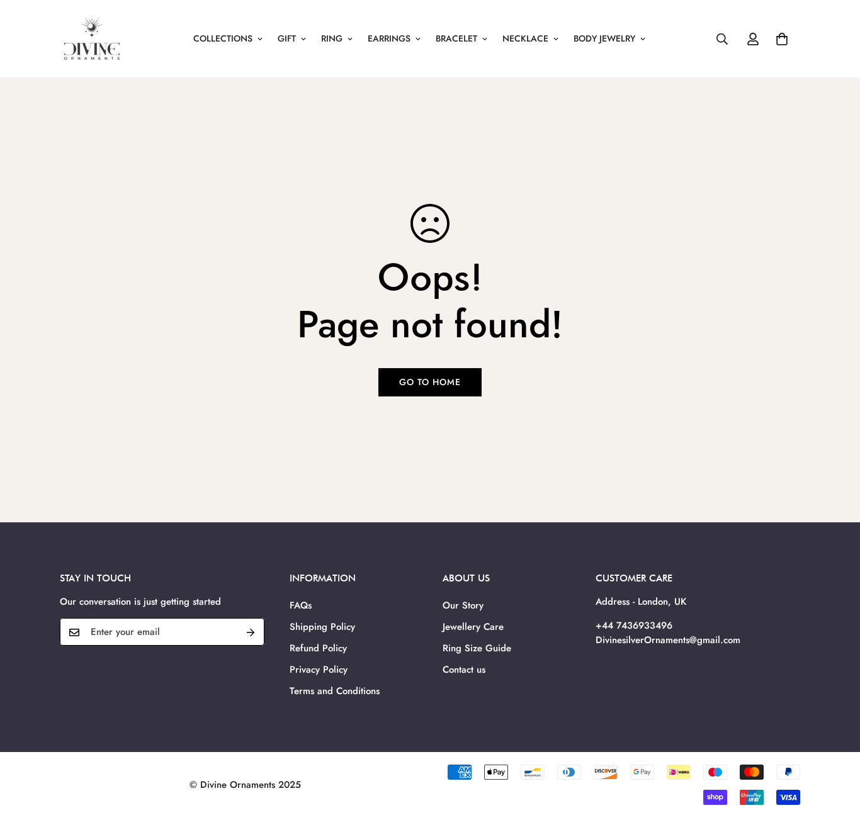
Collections (222, 38)
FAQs (301, 605)
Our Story (463, 605)
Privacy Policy (319, 669)
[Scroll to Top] (835, 756)
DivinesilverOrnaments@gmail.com (668, 640)
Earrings (389, 38)
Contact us (464, 669)
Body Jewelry (604, 38)
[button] (781, 39)
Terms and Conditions (335, 691)
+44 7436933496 (634, 626)
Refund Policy (318, 648)
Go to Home (430, 382)
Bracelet (456, 38)
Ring (331, 38)
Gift (287, 38)
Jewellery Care (473, 627)
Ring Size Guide (477, 648)
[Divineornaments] (91, 38)
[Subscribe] (250, 632)
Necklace (525, 38)
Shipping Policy (322, 627)
